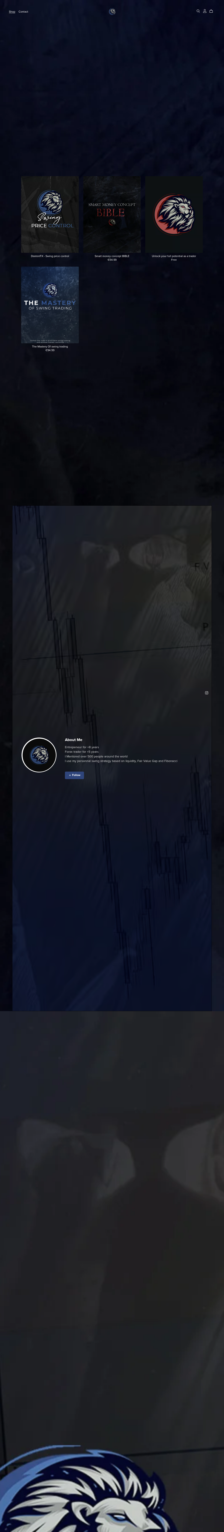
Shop (12, 11)
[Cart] (212, 11)
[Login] (205, 11)
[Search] (198, 11)
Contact (23, 11)
